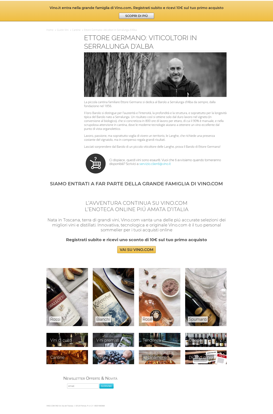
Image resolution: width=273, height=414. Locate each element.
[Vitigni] (113, 352)
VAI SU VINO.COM (136, 249)
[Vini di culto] (67, 334)
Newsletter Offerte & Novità (90, 378)
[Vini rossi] (67, 270)
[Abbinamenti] (159, 352)
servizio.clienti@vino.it (155, 164)
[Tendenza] (159, 334)
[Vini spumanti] (206, 270)
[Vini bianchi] (113, 270)
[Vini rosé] (159, 270)
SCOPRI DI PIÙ (136, 16)
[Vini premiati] (113, 334)
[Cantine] (67, 352)
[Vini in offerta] (206, 334)
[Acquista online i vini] (206, 352)
